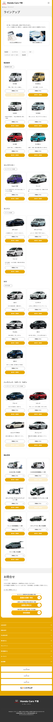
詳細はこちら (15, 90)
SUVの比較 (7, 285)
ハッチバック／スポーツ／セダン (11, 55)
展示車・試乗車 (38, 94)
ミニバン (24, 52)
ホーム (5, 7)
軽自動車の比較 (8, 66)
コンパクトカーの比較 (10, 169)
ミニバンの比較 (8, 212)
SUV (30, 52)
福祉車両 (24, 55)
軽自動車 (6, 52)
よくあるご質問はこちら (9, 589)
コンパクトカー (15, 52)
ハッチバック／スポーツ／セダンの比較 (14, 386)
